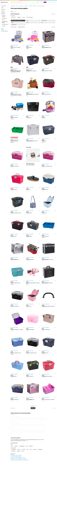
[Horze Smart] (33, 110)
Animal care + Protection (3, 13)
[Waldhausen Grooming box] (33, 63)
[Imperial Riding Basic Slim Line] (33, 133)
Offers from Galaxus (30, 17)
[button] (39, 45)
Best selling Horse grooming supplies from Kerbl (18, 445)
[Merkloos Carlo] (17, 229)
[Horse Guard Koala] (33, 252)
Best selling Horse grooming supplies (16, 443)
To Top (54, 408)
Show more (33, 408)
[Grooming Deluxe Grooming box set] (33, 87)
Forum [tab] (15, 11)
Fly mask (3, 19)
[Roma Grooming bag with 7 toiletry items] (33, 275)
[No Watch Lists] (52, 2)
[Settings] (41, 2)
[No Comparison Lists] (50, 2)
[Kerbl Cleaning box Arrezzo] (48, 63)
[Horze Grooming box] (48, 322)
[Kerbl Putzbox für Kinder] (17, 40)
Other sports (3, 9)
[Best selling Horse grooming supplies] (33, 156)
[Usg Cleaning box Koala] (48, 87)
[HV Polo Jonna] (33, 205)
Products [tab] (12, 11)
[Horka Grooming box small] (48, 159)
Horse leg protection (5, 24)
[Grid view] (53, 27)
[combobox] (15, 27)
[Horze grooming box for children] (17, 322)
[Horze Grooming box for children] (48, 392)
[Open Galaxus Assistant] (48, 2)
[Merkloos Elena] (33, 229)
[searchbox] (17, 24)
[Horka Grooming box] (17, 159)
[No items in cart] (54, 2)
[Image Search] (38, 2)
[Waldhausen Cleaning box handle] (48, 299)
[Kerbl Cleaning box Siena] (17, 275)
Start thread (53, 413)
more (27, 428)
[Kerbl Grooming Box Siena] (17, 345)
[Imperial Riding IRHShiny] (48, 40)
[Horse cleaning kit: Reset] (24, 20)
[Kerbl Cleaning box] (17, 110)
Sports (2, 7)
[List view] (54, 27)
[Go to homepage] (4, 2)
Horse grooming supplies (4, 22)
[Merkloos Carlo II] (17, 182)
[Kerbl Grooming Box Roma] (17, 205)
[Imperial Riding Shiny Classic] (48, 275)
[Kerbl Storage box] (33, 369)
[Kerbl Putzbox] (33, 40)
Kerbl (23, 17)
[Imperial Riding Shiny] (17, 252)
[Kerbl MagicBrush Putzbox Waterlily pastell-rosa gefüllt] (17, 87)
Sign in (45, 2)
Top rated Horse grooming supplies (16, 444)
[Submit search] (11, 2)
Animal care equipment (3, 16)
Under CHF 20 (13, 17)
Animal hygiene (4, 18)
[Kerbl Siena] (48, 133)
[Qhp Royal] (33, 182)
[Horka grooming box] (17, 392)
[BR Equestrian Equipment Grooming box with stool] (17, 63)
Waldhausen (19, 17)
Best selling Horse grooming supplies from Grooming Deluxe (19, 448)
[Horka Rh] (48, 110)
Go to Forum (12, 414)
